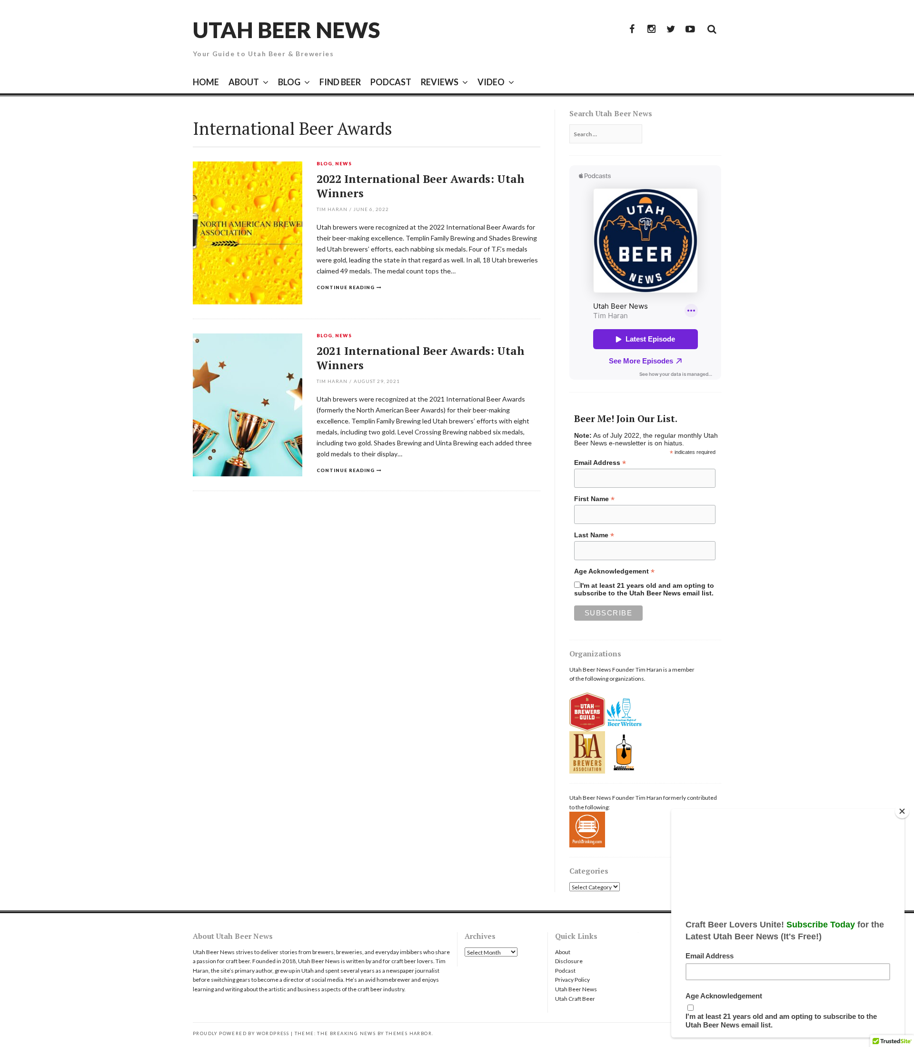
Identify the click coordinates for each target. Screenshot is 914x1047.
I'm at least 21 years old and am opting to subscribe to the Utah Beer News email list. (644, 589)
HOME (206, 82)
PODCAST (390, 82)
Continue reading (346, 287)
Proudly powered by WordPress (241, 1033)
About (562, 952)
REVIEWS (439, 82)
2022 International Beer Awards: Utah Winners (421, 186)
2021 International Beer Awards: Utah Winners (421, 357)
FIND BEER (340, 82)
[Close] (902, 811)
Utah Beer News (286, 30)
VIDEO (491, 82)
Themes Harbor (409, 1033)
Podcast (565, 970)
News (343, 163)
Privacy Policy (572, 979)
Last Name (594, 535)
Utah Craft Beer (575, 998)
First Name (594, 498)
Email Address (600, 462)
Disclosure (569, 961)
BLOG (289, 82)
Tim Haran (332, 209)
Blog (324, 163)
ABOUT (243, 82)
